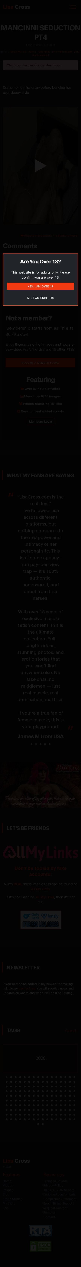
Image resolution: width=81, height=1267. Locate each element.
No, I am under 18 (40, 298)
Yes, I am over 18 (40, 286)
